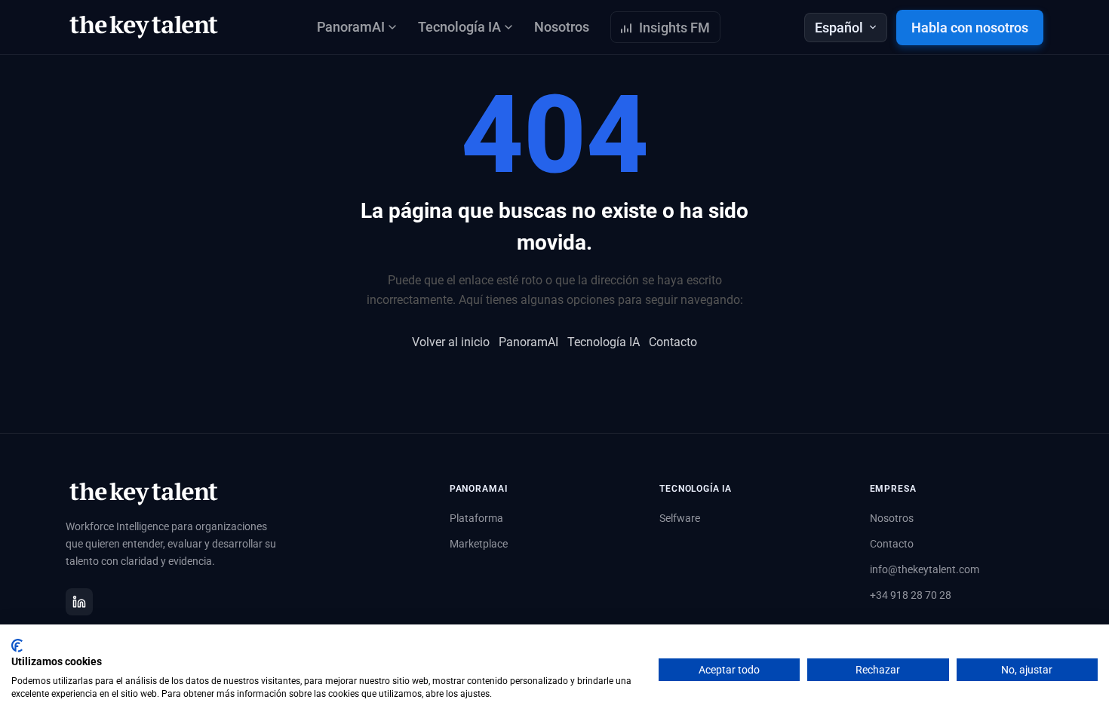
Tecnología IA (603, 342)
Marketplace (479, 544)
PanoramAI (528, 342)
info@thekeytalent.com (924, 569)
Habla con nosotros (969, 27)
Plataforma (476, 518)
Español (839, 27)
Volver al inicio (451, 342)
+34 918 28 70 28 (910, 595)
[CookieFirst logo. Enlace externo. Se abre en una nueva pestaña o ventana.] (17, 645)
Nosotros (561, 27)
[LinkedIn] (79, 601)
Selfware (679, 518)
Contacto (673, 342)
